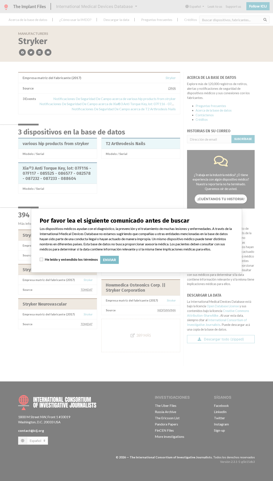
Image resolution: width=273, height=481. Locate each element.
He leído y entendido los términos (71, 259)
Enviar (109, 260)
